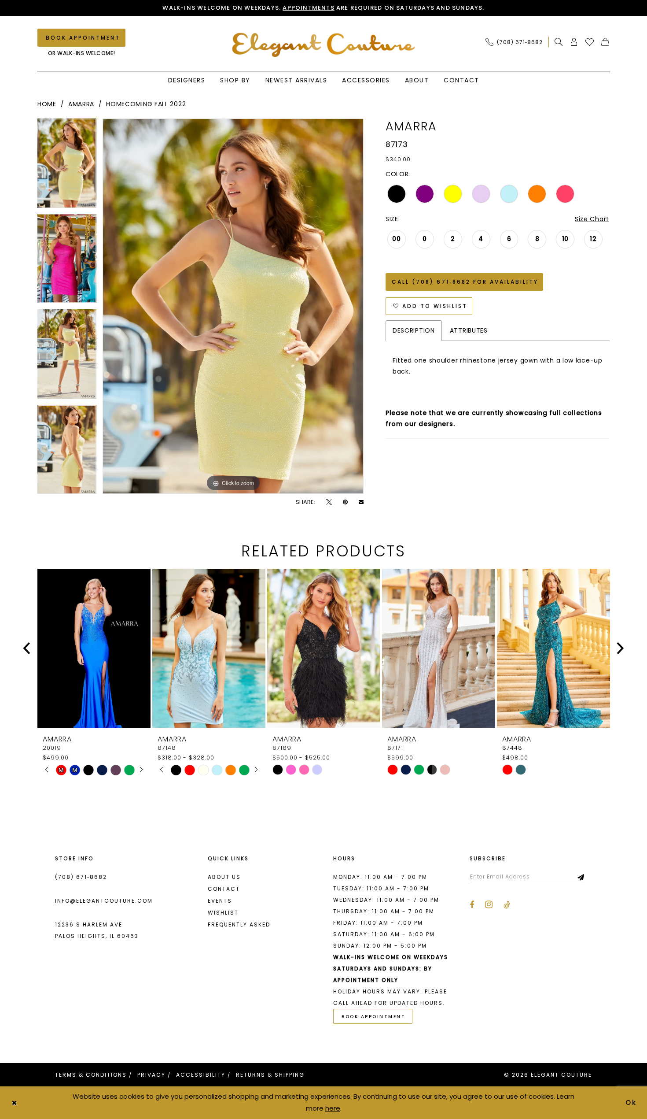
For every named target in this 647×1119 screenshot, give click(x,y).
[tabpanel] (66, 166)
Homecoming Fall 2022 (146, 104)
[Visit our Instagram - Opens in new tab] (489, 904)
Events (220, 900)
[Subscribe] (581, 876)
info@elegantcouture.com (104, 900)
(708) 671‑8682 (81, 877)
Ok (631, 1102)
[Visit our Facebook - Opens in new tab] (472, 905)
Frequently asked (239, 924)
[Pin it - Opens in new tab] (345, 502)
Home (46, 104)
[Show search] (558, 42)
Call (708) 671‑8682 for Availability (465, 281)
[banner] (323, 45)
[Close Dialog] (14, 1102)
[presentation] (94, 648)
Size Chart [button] (592, 219)
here (332, 1108)
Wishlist (223, 912)
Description (414, 330)
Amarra (81, 104)
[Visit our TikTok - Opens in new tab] (507, 905)
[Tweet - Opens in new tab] (329, 502)
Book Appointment (373, 1016)
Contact (224, 889)
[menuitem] (516, 42)
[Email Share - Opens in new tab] (361, 502)
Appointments (308, 8)
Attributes (469, 330)
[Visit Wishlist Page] (590, 42)
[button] (574, 42)
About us (224, 877)
